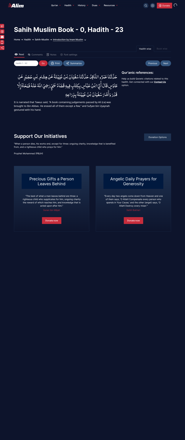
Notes (53, 54)
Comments (37, 54)
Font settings (70, 54)
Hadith (67, 5)
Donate (166, 5)
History (81, 5)
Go (43, 63)
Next (165, 63)
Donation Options (158, 137)
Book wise (162, 48)
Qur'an (54, 5)
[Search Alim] (145, 5)
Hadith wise (145, 48)
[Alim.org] (16, 5)
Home (17, 39)
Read (21, 54)
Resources (109, 5)
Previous (152, 63)
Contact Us (160, 82)
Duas (94, 5)
